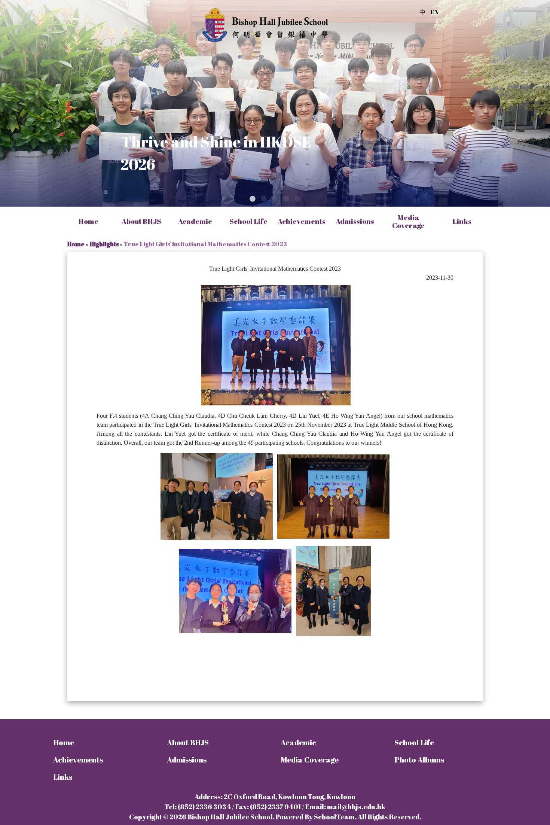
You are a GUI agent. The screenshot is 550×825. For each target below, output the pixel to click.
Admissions (187, 760)
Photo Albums (419, 760)
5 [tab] (297, 199)
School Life (414, 742)
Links (62, 777)
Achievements (78, 760)
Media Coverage (408, 221)
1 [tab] (252, 199)
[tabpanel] (275, 103)
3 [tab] (275, 199)
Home (88, 221)
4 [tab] (286, 199)
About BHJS (188, 742)
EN (435, 12)
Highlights (104, 244)
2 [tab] (264, 199)
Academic (298, 742)
